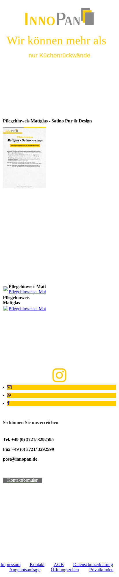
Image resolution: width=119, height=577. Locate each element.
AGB (59, 564)
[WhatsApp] (9, 395)
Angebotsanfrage (24, 569)
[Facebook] (8, 403)
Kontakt (37, 564)
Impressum (11, 564)
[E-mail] (9, 387)
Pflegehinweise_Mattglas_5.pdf (37, 291)
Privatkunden (101, 569)
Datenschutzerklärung (93, 564)
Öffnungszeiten (65, 569)
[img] (59, 16)
